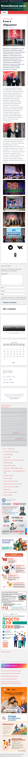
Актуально (6, 454)
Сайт (2, 294)
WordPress (9, 756)
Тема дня (6, 495)
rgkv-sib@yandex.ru (16, 433)
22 (20, 354)
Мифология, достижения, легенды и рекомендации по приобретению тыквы (11, 682)
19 (11, 354)
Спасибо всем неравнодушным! (9, 676)
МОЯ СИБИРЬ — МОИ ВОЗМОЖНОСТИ (14, 471)
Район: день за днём (8, 18)
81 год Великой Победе (10, 452)
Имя (2, 287)
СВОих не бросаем (9, 492)
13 (14, 351)
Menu (4, 12)
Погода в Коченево (8, 372)
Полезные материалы (9, 481)
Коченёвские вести (13, 6)
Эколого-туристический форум (9, 679)
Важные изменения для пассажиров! (10, 673)
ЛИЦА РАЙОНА (8, 465)
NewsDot (19, 756)
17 (4, 354)
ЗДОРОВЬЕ (7, 463)
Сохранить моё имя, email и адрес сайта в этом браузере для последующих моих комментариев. (14, 298)
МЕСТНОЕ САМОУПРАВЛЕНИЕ (12, 468)
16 (23, 351)
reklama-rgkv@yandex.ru (19, 438)
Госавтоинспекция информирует (12, 460)
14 (17, 351)
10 (4, 351)
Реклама (6, 489)
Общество (6, 478)
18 (7, 354)
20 (14, 354)
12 (11, 351)
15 (20, 351)
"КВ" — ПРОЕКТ (8, 449)
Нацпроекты (7, 475)
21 (17, 354)
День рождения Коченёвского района (11, 670)
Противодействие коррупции (11, 484)
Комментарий (5, 274)
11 (7, 351)
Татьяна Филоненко (14, 398)
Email (3, 291)
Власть (5, 457)
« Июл (13, 362)
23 (23, 354)
